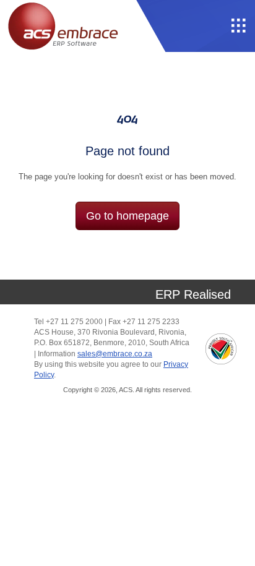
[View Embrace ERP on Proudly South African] (220, 348)
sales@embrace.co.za (114, 353)
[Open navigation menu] (239, 26)
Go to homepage (127, 216)
